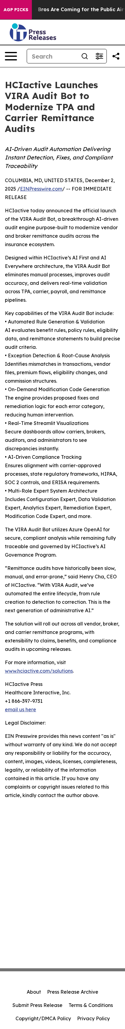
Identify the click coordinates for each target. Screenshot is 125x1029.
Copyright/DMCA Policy (43, 1018)
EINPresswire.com (41, 189)
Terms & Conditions (91, 1005)
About (34, 992)
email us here (20, 709)
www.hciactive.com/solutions (39, 671)
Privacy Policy (93, 1018)
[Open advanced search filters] (99, 56)
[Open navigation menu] (11, 56)
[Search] (84, 56)
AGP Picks (16, 9)
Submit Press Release (37, 1005)
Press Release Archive (72, 992)
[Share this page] (116, 56)
